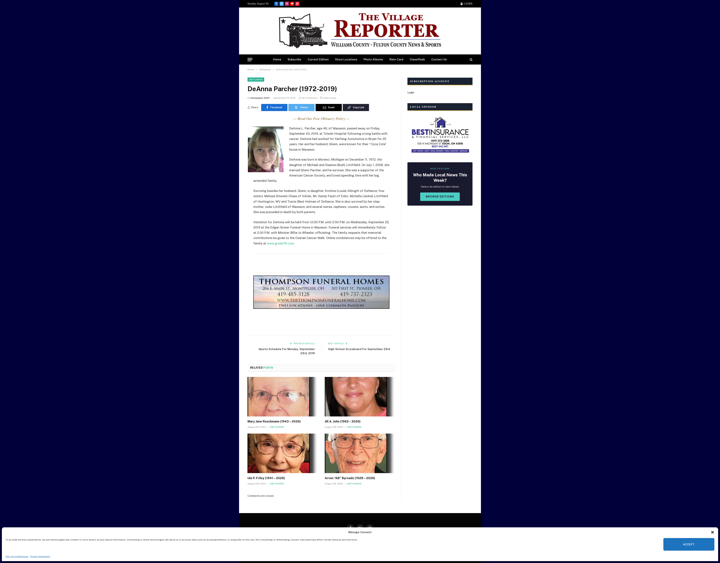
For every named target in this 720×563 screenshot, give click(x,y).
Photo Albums (373, 59)
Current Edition (318, 59)
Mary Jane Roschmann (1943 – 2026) (274, 421)
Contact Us (439, 59)
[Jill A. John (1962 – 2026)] (360, 397)
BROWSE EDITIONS (440, 196)
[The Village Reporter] (360, 31)
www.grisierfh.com (280, 243)
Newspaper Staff (260, 98)
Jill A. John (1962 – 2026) (343, 421)
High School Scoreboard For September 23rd (359, 349)
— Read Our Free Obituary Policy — (321, 118)
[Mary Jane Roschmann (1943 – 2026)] (283, 397)
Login (410, 92)
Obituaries (256, 79)
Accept (689, 544)
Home (277, 59)
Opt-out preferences (17, 556)
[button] (712, 532)
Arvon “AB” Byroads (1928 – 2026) (350, 478)
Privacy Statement (40, 556)
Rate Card (396, 59)
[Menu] (250, 59)
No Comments (310, 98)
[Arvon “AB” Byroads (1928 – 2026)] (360, 453)
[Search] (470, 59)
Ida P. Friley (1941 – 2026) (266, 478)
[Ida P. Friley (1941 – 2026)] (283, 453)
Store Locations (346, 59)
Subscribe (294, 59)
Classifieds (417, 59)
